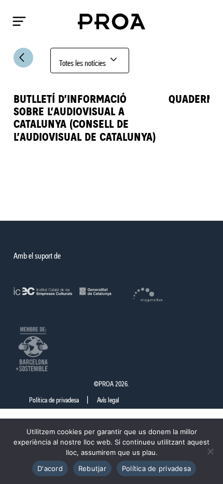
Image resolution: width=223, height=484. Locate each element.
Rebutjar (92, 468)
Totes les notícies (89, 60)
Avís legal (108, 400)
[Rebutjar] (210, 451)
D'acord (50, 468)
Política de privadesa (54, 400)
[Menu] (19, 21)
